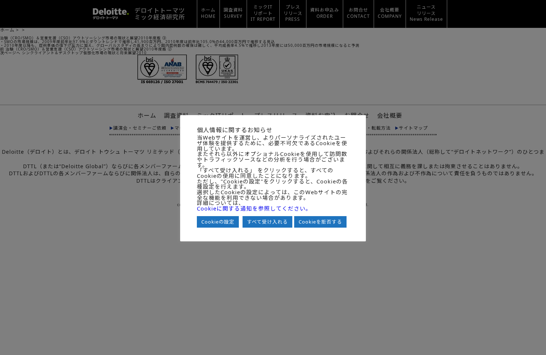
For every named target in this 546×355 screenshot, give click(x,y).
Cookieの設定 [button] (217, 221)
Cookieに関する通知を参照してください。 (254, 208)
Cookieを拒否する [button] (320, 221)
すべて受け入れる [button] (267, 221)
